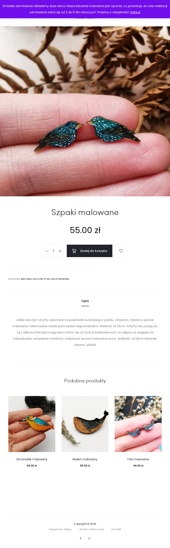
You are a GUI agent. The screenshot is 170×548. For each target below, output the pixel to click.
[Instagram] (89, 538)
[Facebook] (80, 538)
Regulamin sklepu (60, 529)
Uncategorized (60, 279)
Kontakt (116, 529)
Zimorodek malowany (31, 459)
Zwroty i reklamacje (91, 529)
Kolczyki (38, 279)
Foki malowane (138, 459)
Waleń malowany (84, 459)
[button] (47, 251)
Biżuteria (26, 279)
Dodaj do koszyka (93, 251)
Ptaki (47, 279)
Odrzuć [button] (135, 12)
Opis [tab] (85, 301)
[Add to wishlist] (120, 251)
